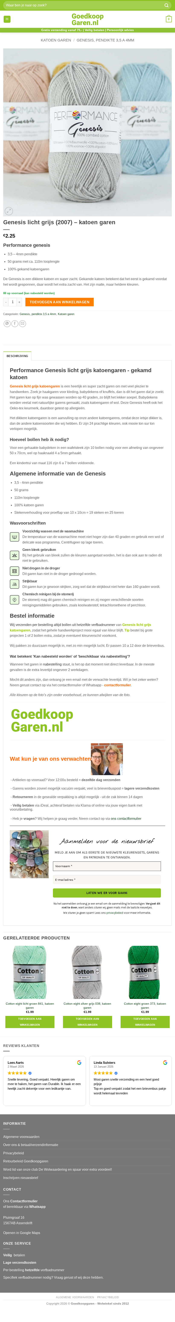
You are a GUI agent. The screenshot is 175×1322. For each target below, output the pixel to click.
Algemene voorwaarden (21, 1137)
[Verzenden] (166, 5)
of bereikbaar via (24, 1207)
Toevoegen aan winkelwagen (60, 302)
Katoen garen (56, 40)
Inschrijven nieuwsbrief (20, 1178)
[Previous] (3, 990)
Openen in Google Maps (21, 1233)
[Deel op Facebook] (14, 323)
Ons (20, 1201)
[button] (7, 19)
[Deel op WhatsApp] (7, 323)
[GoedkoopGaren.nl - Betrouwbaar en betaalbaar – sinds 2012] (87, 19)
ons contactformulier (126, 818)
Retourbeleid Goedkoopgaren (25, 1161)
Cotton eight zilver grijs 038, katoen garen (87, 1005)
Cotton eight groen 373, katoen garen (145, 1005)
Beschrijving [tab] (17, 356)
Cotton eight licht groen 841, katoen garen (30, 1005)
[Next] (171, 990)
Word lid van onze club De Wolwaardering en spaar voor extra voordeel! (57, 1169)
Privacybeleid (13, 1153)
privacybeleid (114, 912)
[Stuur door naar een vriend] (22, 323)
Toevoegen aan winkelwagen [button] (30, 1022)
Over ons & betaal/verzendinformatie (30, 1145)
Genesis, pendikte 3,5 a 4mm (105, 40)
